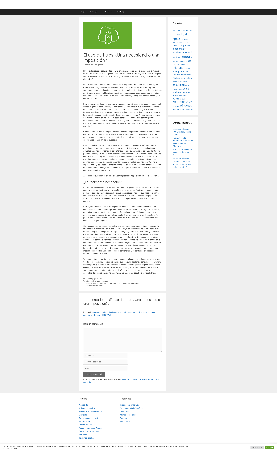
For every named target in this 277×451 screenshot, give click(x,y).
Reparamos (125, 418)
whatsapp (176, 106)
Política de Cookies (87, 425)
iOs (189, 60)
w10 (190, 102)
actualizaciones (182, 30)
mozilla (188, 68)
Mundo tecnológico (128, 415)
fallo (174, 57)
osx (187, 71)
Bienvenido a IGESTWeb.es (91, 411)
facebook (187, 52)
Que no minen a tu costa (94, 286)
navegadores (179, 71)
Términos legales (86, 438)
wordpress (189, 109)
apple (176, 38)
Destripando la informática (131, 408)
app (188, 35)
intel (174, 61)
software (181, 93)
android (182, 34)
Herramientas (85, 421)
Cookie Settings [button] (257, 447)
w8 (187, 102)
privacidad (187, 74)
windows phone (178, 109)
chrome (185, 42)
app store (184, 39)
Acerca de (83, 405)
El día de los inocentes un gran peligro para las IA (183, 152)
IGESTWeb (124, 411)
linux (174, 64)
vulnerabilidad (179, 102)
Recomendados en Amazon (91, 428)
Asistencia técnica (87, 408)
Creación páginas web (88, 418)
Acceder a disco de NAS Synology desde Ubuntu (182, 132)
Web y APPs (125, 421)
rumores (176, 81)
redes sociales (182, 78)
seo (187, 85)
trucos (185, 96)
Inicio (83, 12)
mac (178, 64)
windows (186, 105)
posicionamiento (178, 74)
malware (184, 64)
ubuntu (182, 99)
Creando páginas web (94, 279)
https (88, 281)
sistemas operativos (178, 89)
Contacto (120, 12)
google (187, 56)
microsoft (179, 68)
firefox (179, 57)
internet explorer (181, 61)
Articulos (106, 12)
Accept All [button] (269, 447)
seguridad (104, 281)
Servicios (93, 12)
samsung (183, 82)
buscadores (177, 42)
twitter (176, 98)
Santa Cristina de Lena (89, 431)
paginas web (95, 281)
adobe (174, 35)
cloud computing (181, 45)
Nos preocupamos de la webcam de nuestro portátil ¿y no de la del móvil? (113, 283)
